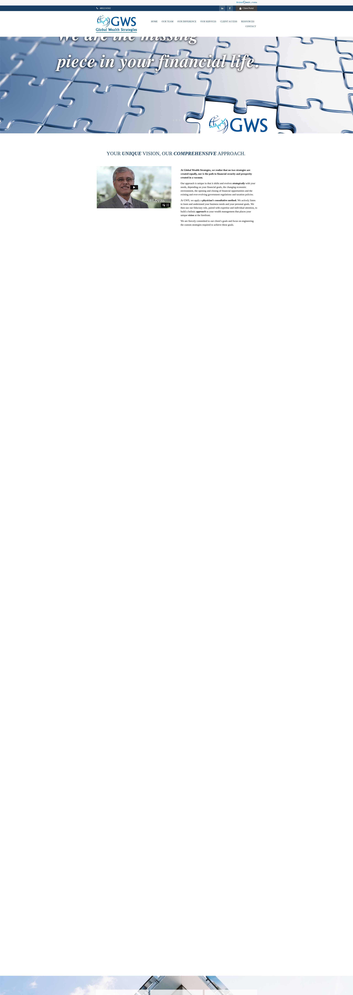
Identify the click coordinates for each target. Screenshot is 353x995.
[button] (154, 21)
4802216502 (105, 8)
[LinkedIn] (222, 8)
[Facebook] (230, 8)
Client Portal (248, 8)
